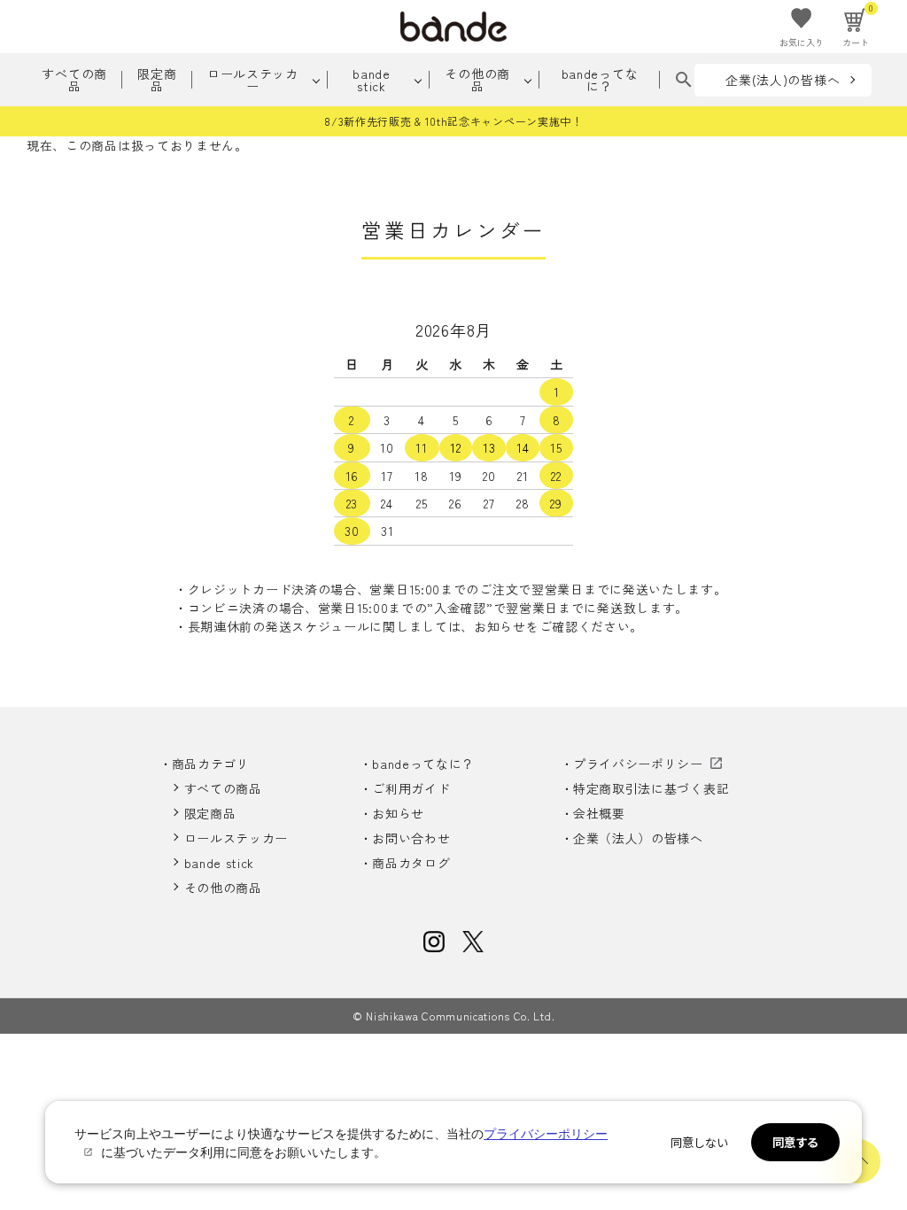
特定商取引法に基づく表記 (651, 788)
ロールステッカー (252, 80)
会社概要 (599, 813)
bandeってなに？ (600, 80)
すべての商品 (74, 80)
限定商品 (156, 80)
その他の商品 (477, 80)
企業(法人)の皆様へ (782, 80)
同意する (795, 1142)
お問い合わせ (411, 838)
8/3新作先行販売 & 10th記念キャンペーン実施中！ (453, 120)
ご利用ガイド (411, 788)
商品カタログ (411, 863)
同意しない (699, 1142)
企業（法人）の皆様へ (638, 838)
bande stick (372, 80)
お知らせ (398, 813)
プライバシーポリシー (638, 763)
